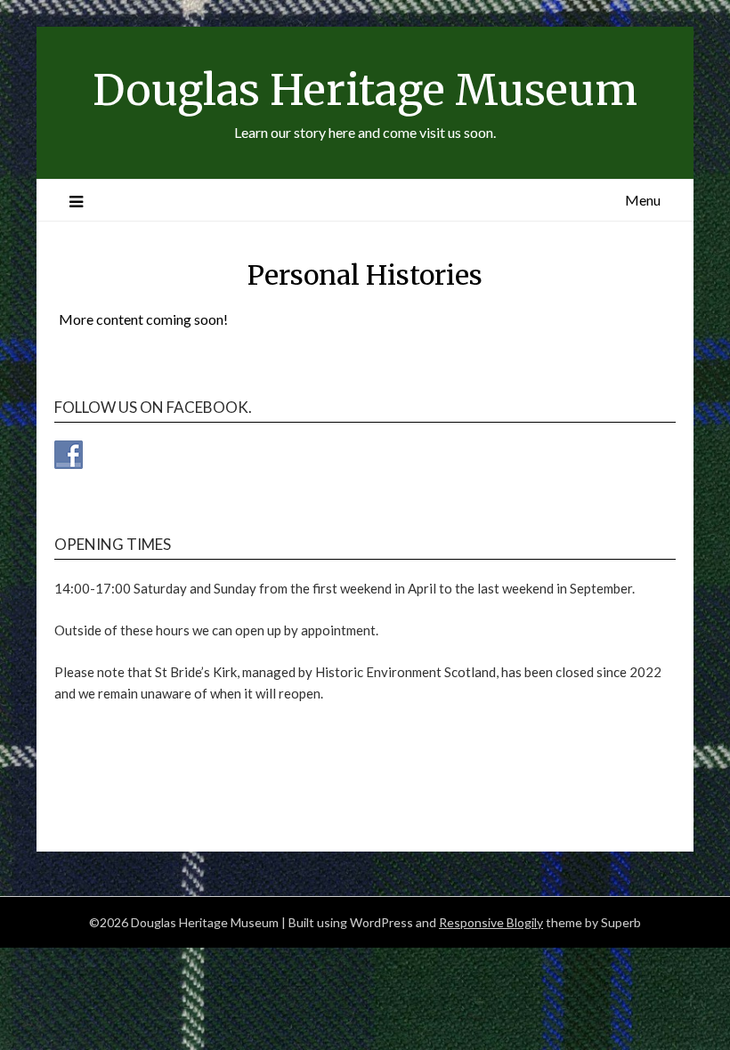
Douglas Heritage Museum (365, 90)
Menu (643, 199)
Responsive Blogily (491, 922)
